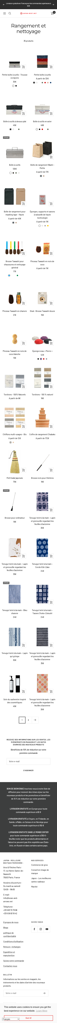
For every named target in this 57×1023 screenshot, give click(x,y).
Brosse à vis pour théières (42, 478)
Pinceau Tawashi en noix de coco (42, 263)
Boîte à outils (14, 165)
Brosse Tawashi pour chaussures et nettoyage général (14, 264)
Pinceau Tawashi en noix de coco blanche (15, 352)
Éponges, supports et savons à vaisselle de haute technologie (42, 214)
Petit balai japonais (15, 478)
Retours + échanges (11, 947)
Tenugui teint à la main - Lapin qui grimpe (15, 654)
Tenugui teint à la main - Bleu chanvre (14, 611)
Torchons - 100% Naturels (15, 394)
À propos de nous (10, 922)
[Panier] (52, 13)
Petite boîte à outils (42, 75)
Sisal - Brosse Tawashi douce (42, 311)
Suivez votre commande (13, 961)
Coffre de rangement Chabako (42, 434)
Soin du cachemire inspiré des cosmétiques (14, 701)
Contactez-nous (10, 966)
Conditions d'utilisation (13, 941)
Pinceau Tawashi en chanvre (14, 311)
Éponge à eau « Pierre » (42, 351)
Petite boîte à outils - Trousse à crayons (14, 76)
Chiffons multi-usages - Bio (15, 434)
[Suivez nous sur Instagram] (40, 929)
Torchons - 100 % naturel (42, 394)
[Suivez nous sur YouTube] (47, 929)
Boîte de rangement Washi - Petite (42, 166)
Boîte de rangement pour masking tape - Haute (14, 213)
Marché (34, 886)
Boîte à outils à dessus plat (14, 121)
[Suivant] (35, 720)
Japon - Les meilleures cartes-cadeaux (41, 880)
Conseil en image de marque (40, 871)
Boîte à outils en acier (42, 121)
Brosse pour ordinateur (15, 518)
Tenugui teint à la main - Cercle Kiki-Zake (42, 565)
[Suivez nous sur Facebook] (34, 929)
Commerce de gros (39, 865)
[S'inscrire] (44, 993)
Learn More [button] (41, 1011)
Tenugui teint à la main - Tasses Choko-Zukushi (42, 611)
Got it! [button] (29, 1018)
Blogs (5, 927)
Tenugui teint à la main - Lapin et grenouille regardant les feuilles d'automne (42, 521)
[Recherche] (10, 13)
